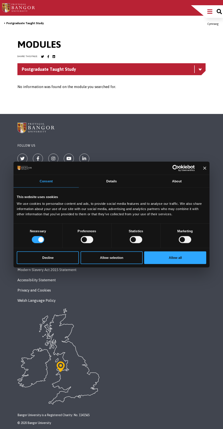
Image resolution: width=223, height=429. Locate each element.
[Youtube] (69, 159)
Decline (48, 257)
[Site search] (219, 11)
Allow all (175, 257)
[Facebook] (38, 159)
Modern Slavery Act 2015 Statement (46, 270)
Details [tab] (111, 181)
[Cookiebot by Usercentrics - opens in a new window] (176, 168)
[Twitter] (22, 159)
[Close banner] (204, 168)
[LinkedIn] (84, 159)
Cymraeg (213, 23)
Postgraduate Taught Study (25, 23)
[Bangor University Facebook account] (48, 56)
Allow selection (111, 257)
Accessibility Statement (36, 280)
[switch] (87, 239)
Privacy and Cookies (34, 290)
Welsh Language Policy (36, 300)
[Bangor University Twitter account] (42, 56)
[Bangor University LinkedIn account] (53, 56)
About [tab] (177, 181)
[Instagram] (53, 159)
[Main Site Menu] (209, 11)
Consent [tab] (46, 181)
